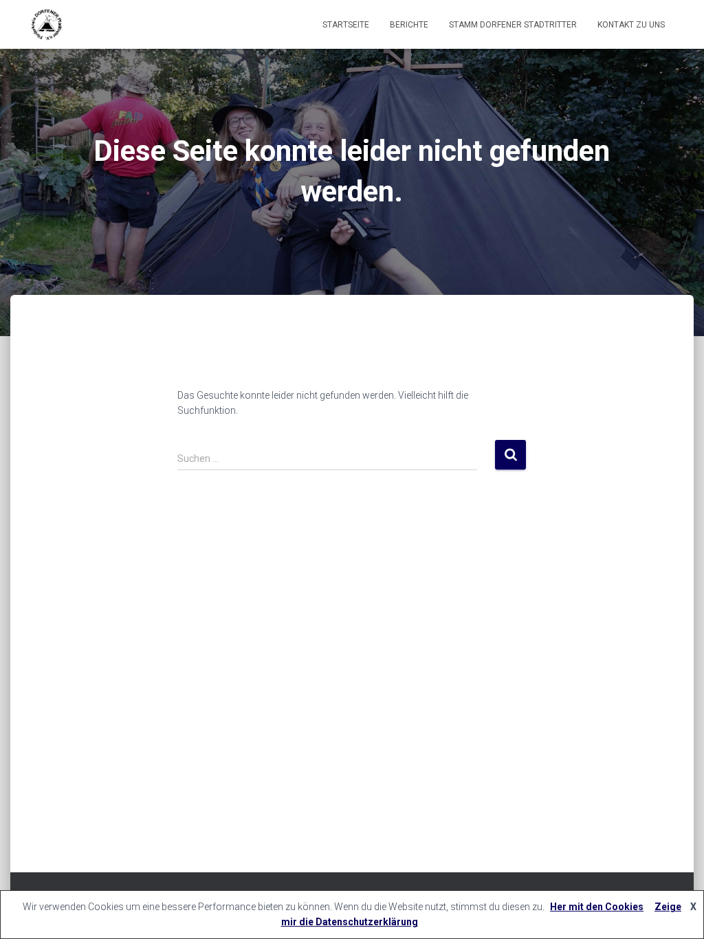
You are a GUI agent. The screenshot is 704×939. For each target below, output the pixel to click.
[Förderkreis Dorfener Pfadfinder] (46, 25)
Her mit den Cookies (597, 906)
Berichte (409, 25)
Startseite (345, 25)
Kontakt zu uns (631, 25)
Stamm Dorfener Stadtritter (513, 25)
